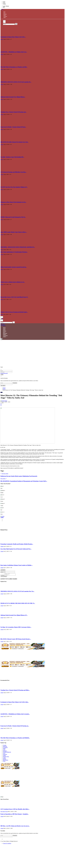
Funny (2, 501)
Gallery (5, 17)
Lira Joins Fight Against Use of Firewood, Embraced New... (16, 549)
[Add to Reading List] (1, 405)
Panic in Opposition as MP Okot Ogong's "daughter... (15, 814)
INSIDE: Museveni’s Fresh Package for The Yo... (13, 217)
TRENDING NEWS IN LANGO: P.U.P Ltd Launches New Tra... (17, 591)
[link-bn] (32, 352)
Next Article (3, 478)
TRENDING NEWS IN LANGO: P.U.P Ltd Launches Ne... (16, 82)
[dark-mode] (2, 339)
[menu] (2, 317)
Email (2, 572)
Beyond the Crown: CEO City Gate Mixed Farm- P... (14, 297)
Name (2, 571)
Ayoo (4, 753)
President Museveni (7, 752)
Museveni (5, 746)
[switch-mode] (4, 7)
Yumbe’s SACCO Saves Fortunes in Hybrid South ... (14, 312)
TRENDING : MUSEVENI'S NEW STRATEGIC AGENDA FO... (18, 247)
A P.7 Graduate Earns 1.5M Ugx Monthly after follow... (15, 809)
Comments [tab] (3, 569)
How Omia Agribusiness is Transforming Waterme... (14, 252)
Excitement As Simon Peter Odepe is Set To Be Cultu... (15, 702)
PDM (4, 761)
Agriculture (5, 335)
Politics (4, 334)
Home (4, 11)
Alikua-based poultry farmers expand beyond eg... (14, 267)
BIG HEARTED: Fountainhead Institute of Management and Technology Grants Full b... (24, 481)
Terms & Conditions (7, 843)
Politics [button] (5, 15)
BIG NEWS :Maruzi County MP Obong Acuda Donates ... (16, 639)
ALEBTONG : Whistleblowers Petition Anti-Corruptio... (15, 714)
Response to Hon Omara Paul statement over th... (13, 202)
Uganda (4, 745)
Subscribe (15, 382)
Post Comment (4, 576)
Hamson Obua (6, 756)
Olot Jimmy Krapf (4, 811)
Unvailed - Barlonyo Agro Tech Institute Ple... (12, 157)
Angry (2, 505)
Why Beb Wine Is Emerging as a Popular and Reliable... (15, 737)
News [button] (4, 12)
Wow (2, 514)
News (4, 332)
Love (2, 496)
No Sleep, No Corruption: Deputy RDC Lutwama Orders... (16, 627)
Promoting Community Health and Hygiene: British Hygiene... (17, 544)
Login (4, 6)
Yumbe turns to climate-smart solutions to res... (13, 282)
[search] (4, 21)
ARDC (4, 755)
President (5, 750)
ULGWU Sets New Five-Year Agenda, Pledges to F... (14, 187)
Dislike (2, 492)
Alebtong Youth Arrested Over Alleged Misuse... (13, 97)
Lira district (5, 747)
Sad (1, 509)
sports (4, 1)
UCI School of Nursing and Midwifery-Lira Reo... (13, 172)
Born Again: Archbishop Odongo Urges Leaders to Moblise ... (17, 565)
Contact (4, 3)
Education (5, 333)
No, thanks (3, 385)
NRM (4, 748)
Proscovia (5, 754)
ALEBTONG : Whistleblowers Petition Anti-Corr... (14, 52)
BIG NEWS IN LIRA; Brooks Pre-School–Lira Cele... (15, 142)
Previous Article (5, 473)
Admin (2, 39)
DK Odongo (5, 760)
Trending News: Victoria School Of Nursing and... (13, 112)
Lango (4, 757)
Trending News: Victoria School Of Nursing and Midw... (15, 690)
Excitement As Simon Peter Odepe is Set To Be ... (13, 37)
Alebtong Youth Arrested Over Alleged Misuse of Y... (14, 615)
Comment (2, 575)
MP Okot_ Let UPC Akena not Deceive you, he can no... (15, 826)
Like (1, 488)
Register (7, 6)
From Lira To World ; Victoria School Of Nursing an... (15, 726)
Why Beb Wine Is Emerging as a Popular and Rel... (14, 67)
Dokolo (4, 758)
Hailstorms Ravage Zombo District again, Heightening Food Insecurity (19, 476)
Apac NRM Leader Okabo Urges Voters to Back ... (14, 232)
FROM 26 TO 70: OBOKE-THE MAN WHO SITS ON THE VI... (18, 603)
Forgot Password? (4, 373)
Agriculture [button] (5, 16)
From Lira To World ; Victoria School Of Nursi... (13, 127)
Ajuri (4, 749)
